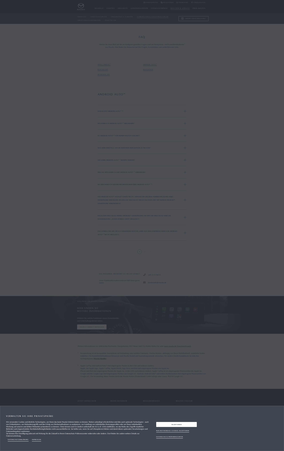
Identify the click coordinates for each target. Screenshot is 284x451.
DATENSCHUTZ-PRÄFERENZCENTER (169, 436)
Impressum (36, 439)
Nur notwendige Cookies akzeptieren (172, 430)
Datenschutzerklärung (18, 439)
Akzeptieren (176, 424)
